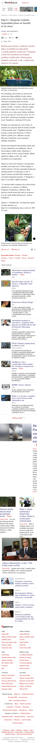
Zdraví (24, 258)
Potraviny (4, 258)
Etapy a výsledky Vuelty (27, 637)
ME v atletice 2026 (7, 663)
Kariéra (25, 730)
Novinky (3, 31)
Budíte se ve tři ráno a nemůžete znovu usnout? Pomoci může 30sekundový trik (23, 398)
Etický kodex (19, 732)
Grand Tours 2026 (25, 647)
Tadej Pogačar (24, 642)
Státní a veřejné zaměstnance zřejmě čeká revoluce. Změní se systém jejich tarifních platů (27, 515)
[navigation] (2, 2)
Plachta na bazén (25, 703)
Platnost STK (24, 689)
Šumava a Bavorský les (9, 681)
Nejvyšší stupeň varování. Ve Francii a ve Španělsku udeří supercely (22, 283)
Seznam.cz (25, 3)
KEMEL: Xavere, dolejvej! (21, 385)
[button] (18, 76)
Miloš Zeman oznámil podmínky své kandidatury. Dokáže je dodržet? (23, 272)
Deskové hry (8, 720)
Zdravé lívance (24, 660)
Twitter (13, 730)
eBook (5, 38)
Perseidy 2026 (12, 697)
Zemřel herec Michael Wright (22, 302)
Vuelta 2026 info (25, 634)
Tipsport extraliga (7, 660)
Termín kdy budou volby (9, 642)
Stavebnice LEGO (7, 716)
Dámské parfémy (20, 716)
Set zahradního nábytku (10, 710)
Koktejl (14, 371)
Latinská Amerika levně (9, 686)
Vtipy (13, 277)
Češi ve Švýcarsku (7, 683)
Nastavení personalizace (24, 734)
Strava (3, 261)
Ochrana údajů (29, 732)
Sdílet (12, 38)
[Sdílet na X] (35, 249)
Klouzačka (26, 707)
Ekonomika (15, 329)
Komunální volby (7, 647)
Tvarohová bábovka (26, 663)
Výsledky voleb (6, 639)
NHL (3, 668)
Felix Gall (22, 645)
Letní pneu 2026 (25, 675)
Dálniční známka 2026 (26, 678)
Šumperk (31, 258)
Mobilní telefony (25, 713)
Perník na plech (24, 668)
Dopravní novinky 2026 (27, 681)
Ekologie (17, 255)
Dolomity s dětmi (7, 689)
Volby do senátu (7, 645)
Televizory (17, 720)
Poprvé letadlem (7, 678)
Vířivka (31, 710)
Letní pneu (30, 716)
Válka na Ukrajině (17, 348)
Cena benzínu (23, 697)
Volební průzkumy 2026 (9, 637)
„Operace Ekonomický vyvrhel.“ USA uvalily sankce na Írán (17, 564)
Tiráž (31, 730)
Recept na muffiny (25, 657)
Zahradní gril (23, 710)
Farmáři (17, 258)
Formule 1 (5, 665)
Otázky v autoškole (25, 686)
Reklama (19, 730)
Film (13, 305)
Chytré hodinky (26, 720)
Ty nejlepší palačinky (26, 655)
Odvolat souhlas (10, 734)
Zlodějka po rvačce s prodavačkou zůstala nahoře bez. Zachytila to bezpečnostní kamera (22, 365)
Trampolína (9, 707)
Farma (11, 258)
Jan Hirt (22, 639)
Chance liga (5, 655)
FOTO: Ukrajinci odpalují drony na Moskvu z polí (23, 344)
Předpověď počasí (27, 694)
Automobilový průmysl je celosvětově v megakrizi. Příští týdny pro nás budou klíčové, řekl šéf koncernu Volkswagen (24, 323)
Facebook (6, 730)
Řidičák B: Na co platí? (27, 683)
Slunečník (18, 707)
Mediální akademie (8, 732)
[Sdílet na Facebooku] (32, 249)
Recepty (24, 255)
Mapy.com (17, 694)
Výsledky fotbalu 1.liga (8, 657)
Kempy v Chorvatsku (8, 675)
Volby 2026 (5, 634)
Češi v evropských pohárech (18, 700)
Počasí (14, 288)
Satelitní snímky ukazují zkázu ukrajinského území (6, 512)
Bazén (16, 703)
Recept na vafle (24, 665)
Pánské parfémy (18, 723)
